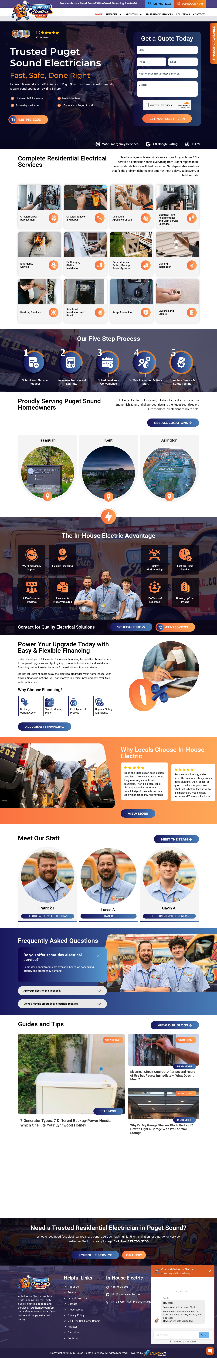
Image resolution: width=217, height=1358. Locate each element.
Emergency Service (26, 265)
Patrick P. (108, 908)
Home (98, 14)
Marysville (108, 440)
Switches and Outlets (166, 312)
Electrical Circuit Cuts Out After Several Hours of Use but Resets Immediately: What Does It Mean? (162, 1075)
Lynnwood (169, 440)
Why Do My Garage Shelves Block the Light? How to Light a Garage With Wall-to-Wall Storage (161, 1129)
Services (111, 14)
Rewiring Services (30, 312)
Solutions (183, 14)
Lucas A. (169, 909)
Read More (108, 1111)
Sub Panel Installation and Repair (75, 312)
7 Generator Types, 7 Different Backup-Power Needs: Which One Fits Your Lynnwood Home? (65, 1122)
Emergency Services (159, 14)
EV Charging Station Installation (73, 265)
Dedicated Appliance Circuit (122, 218)
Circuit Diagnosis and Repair (75, 218)
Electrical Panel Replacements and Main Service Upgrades (168, 219)
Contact (199, 14)
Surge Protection (122, 312)
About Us (131, 14)
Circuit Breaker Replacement (28, 218)
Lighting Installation (165, 265)
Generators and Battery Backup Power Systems (121, 265)
